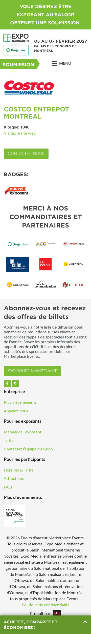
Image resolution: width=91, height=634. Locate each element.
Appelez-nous (16, 411)
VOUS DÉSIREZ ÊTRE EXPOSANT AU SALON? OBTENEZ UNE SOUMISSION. (45, 14)
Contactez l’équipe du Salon (28, 449)
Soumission (18, 64)
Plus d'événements (20, 402)
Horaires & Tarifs (18, 470)
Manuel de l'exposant (22, 432)
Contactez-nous (26, 154)
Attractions (14, 479)
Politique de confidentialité (46, 605)
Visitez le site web (20, 133)
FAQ (8, 487)
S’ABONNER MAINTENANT (32, 371)
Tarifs (8, 440)
